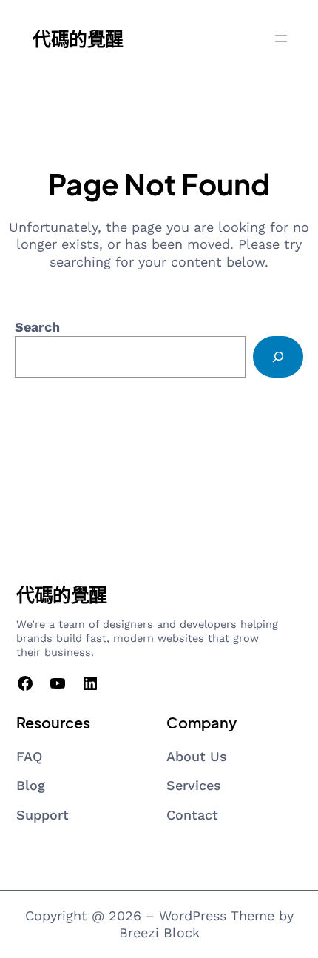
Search (37, 327)
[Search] (278, 357)
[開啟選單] (281, 38)
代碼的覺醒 (78, 38)
